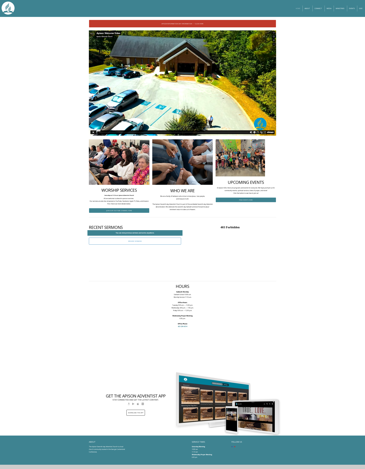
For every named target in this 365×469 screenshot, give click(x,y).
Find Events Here (246, 200)
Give (360, 8)
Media (329, 8)
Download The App (135, 413)
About (307, 8)
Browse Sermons (135, 241)
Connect (318, 8)
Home (298, 8)
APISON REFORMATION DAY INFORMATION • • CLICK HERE (182, 24)
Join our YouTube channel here (119, 210)
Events (352, 8)
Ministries (340, 8)
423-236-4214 (182, 326)
